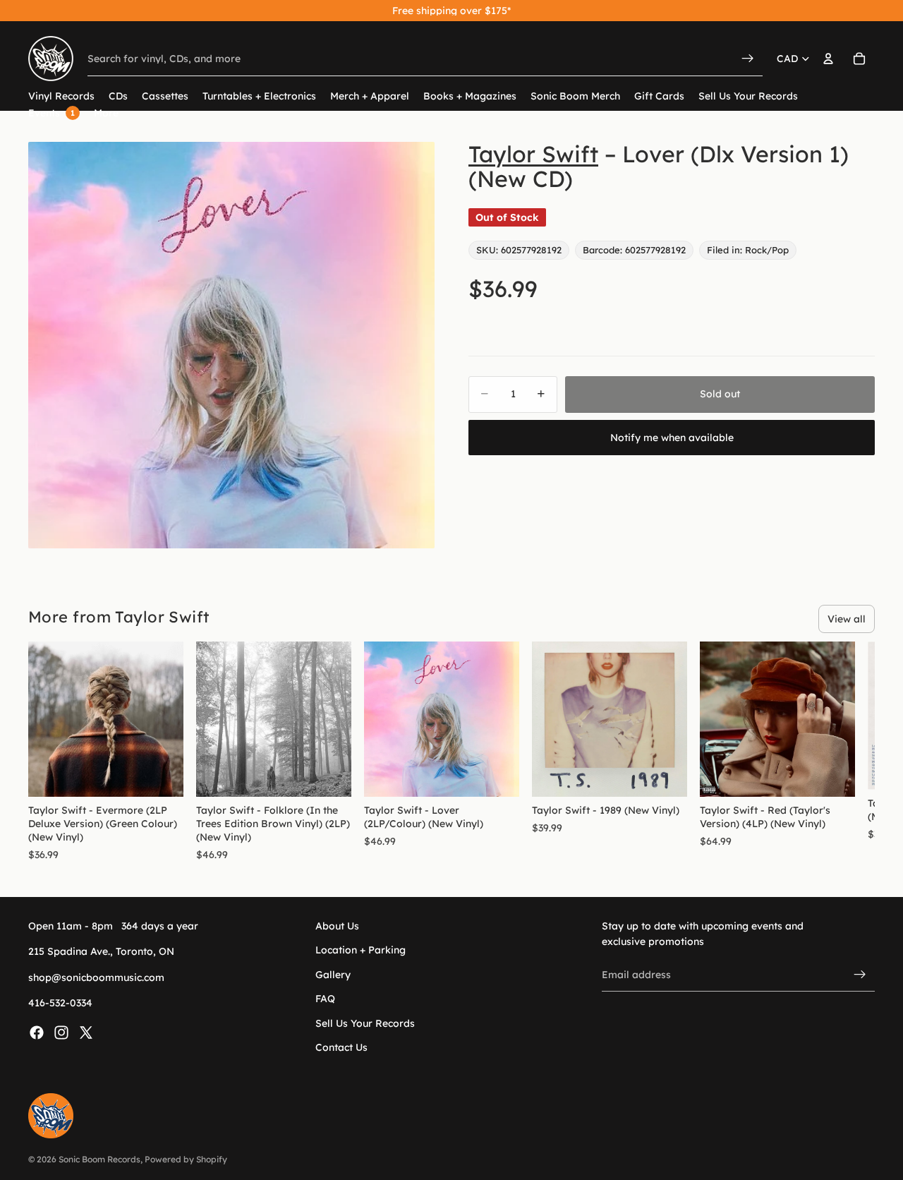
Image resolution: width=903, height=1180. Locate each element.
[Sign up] (860, 974)
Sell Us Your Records (365, 1022)
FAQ (325, 998)
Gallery (333, 974)
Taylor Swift (533, 154)
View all (847, 619)
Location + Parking (360, 950)
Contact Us (341, 1046)
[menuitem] (106, 113)
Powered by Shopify (186, 1159)
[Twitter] (86, 1031)
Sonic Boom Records (99, 1159)
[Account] (828, 58)
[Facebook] (36, 1031)
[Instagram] (61, 1031)
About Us (337, 926)
